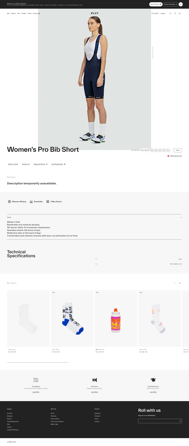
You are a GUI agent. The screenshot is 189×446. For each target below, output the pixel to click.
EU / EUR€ (155, 13)
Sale (18, 13)
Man (8, 13)
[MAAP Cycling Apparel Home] (94, 13)
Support (163, 13)
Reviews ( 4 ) (26, 164)
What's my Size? (13, 164)
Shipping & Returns (39, 164)
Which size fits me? (176, 156)
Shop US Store (154, 4)
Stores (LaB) (36, 13)
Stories (30, 13)
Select (178, 150)
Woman (13, 13)
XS (156, 150)
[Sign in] (175, 13)
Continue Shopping (169, 4)
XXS (152, 150)
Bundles (23, 13)
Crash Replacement (57, 164)
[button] (29, 430)
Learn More (35, 392)
